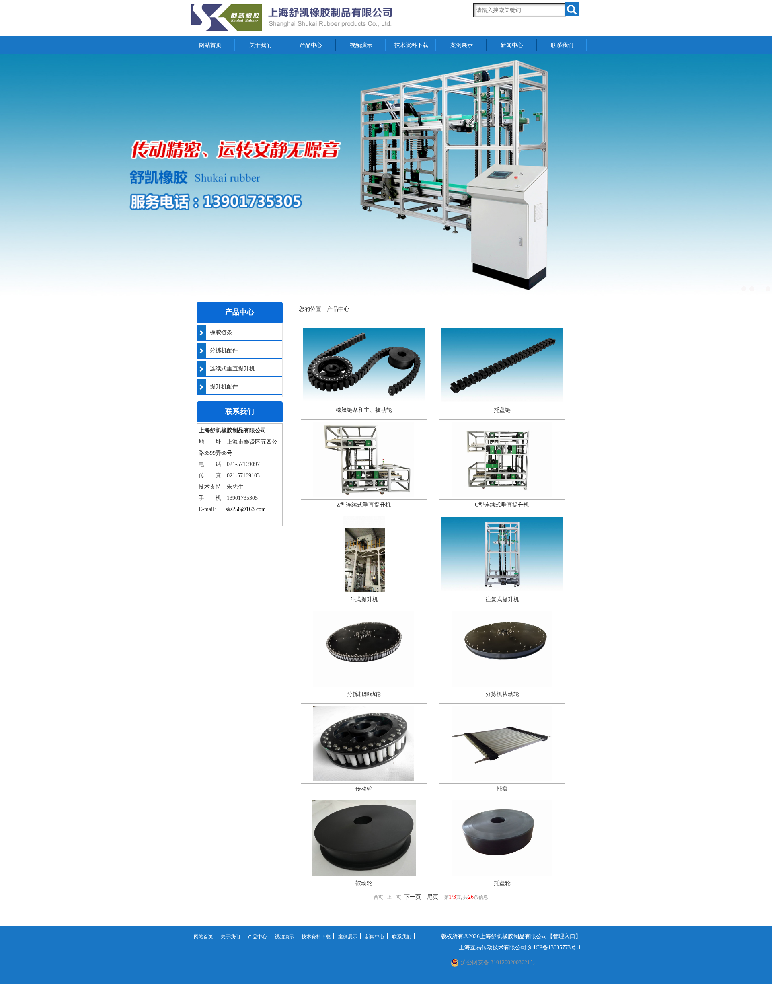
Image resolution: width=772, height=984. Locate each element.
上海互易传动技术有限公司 (492, 948)
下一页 (412, 897)
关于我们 (260, 45)
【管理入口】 (564, 936)
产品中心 (311, 45)
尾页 (432, 897)
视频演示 (361, 45)
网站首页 (210, 45)
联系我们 (562, 45)
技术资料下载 (411, 45)
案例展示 (461, 45)
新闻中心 (512, 45)
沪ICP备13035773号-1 (554, 948)
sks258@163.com (246, 509)
